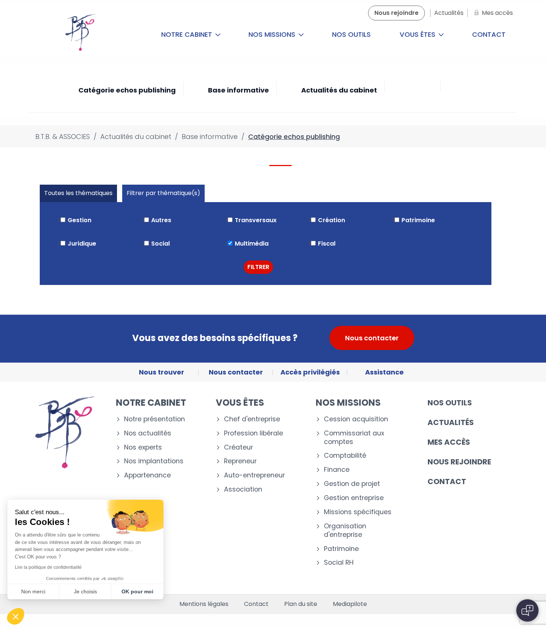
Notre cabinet (187, 34)
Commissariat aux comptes (354, 437)
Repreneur (240, 461)
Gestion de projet (352, 484)
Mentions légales (203, 604)
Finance (337, 470)
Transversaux (256, 220)
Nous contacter (372, 338)
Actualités (451, 422)
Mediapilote (350, 604)
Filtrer (258, 267)
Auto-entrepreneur (254, 475)
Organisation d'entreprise (345, 530)
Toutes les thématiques (78, 193)
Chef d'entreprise (252, 419)
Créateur (238, 447)
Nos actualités (147, 433)
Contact (489, 34)
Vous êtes (418, 34)
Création (331, 220)
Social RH (339, 562)
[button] (16, 616)
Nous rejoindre (459, 462)
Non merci (33, 591)
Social (160, 243)
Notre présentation (154, 419)
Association (243, 489)
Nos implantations (153, 461)
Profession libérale (253, 433)
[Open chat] (527, 610)
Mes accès (449, 442)
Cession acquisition (356, 419)
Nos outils (351, 34)
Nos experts (143, 447)
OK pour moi (137, 591)
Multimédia (252, 243)
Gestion (79, 220)
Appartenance (147, 475)
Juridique (82, 243)
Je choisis (85, 591)
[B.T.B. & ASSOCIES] (80, 34)
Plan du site (300, 604)
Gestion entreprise (354, 498)
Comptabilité (345, 455)
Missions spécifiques (357, 512)
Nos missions (272, 34)
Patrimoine (418, 220)
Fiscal (326, 243)
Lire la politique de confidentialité (48, 567)
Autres (161, 220)
